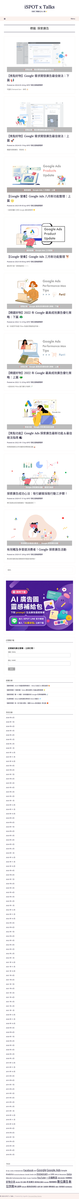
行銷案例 (46, 1187)
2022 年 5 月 (10, 940)
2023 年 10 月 (10, 866)
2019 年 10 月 (10, 1071)
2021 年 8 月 (10, 980)
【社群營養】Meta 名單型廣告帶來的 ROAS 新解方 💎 (23, 699)
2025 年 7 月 (10, 774)
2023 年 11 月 (10, 862)
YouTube (41, 1177)
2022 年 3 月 (10, 949)
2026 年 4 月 (10, 735)
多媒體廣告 (68, 1178)
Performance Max (17, 1178)
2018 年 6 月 (10, 1141)
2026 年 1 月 (10, 748)
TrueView (34, 1178)
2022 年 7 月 (10, 932)
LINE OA (57, 1174)
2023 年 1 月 (10, 905)
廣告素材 (18, 1182)
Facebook (28, 1170)
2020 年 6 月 (10, 1041)
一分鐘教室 (51, 1177)
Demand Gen (19, 1170)
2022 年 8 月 (10, 927)
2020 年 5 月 (10, 1045)
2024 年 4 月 (10, 840)
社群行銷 (39, 1187)
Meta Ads (9, 1178)
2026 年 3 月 (10, 739)
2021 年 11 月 (10, 967)
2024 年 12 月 (10, 805)
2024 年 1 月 (10, 853)
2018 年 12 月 (10, 1115)
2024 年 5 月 (10, 835)
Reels (24, 1178)
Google (41, 1170)
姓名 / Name (12, 660)
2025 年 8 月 (10, 770)
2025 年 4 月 (10, 787)
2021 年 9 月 (10, 975)
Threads (29, 1178)
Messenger (62, 1174)
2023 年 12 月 (10, 857)
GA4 (35, 1170)
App (9, 1170)
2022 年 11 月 (10, 914)
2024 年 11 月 (10, 809)
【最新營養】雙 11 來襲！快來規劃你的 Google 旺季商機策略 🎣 (27, 694)
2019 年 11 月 (10, 1067)
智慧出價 (24, 1186)
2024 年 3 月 (10, 844)
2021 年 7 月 (10, 984)
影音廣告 (30, 1182)
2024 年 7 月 (10, 827)
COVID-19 (12, 1170)
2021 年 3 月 (10, 1002)
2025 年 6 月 (10, 779)
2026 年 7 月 (10, 722)
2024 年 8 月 (10, 822)
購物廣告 (52, 1187)
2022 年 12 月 (10, 910)
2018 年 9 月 (10, 1128)
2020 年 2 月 (10, 1058)
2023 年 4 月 (10, 892)
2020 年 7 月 (10, 1036)
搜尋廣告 (53, 1182)
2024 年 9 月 (10, 818)
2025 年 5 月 (10, 783)
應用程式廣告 (39, 1182)
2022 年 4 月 (10, 945)
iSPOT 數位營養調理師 (34, 85)
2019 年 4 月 (10, 1098)
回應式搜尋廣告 (61, 1178)
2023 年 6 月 (10, 884)
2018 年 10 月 (10, 1124)
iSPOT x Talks (39, 7)
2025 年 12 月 (10, 752)
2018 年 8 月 (10, 1133)
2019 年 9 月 (10, 1076)
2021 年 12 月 (10, 962)
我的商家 (46, 1182)
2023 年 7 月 (10, 879)
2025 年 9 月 (10, 766)
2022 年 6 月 (10, 936)
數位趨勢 (17, 1186)
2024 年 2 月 (10, 849)
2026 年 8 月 (10, 717)
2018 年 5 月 (10, 1146)
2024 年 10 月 (10, 814)
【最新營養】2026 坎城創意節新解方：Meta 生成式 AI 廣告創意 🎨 (28, 686)
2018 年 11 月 (10, 1120)
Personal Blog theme (35, 1196)
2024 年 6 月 (10, 831)
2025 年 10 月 (10, 761)
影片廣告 (23, 1182)
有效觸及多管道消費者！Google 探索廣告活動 (36, 549)
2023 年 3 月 (10, 897)
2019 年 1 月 (10, 1111)
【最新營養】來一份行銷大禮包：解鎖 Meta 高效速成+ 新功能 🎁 (27, 703)
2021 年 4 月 (10, 997)
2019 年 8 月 (10, 1080)
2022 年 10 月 (10, 918)
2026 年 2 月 (10, 744)
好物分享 (10, 1181)
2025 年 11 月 (10, 757)
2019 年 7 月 (10, 1085)
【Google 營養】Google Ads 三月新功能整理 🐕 (38, 257)
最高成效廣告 (32, 1186)
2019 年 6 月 (10, 1089)
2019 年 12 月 (10, 1063)
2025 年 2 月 (10, 796)
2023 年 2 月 (10, 901)
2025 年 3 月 (10, 792)
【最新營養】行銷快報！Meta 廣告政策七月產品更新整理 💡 (25, 690)
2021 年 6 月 (10, 988)
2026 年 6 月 (10, 726)
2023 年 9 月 (10, 870)
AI (6, 1170)
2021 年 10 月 (10, 971)
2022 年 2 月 (10, 953)
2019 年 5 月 (10, 1093)
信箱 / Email (12, 652)
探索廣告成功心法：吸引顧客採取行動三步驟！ (37, 493)
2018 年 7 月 (10, 1137)
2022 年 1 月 (10, 958)
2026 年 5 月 (10, 731)
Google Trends (29, 1174)
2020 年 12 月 (10, 1015)
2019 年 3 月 (10, 1102)
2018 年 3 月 (10, 1154)
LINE (52, 1174)
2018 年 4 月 (10, 1150)
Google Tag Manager (19, 1174)
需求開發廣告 (68, 1186)
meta (69, 1174)
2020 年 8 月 (10, 1032)
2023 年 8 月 (10, 875)
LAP (49, 1174)
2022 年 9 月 (10, 923)
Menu (73, 19)
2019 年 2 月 (10, 1106)
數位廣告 (62, 1181)
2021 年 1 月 (10, 1010)
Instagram (42, 1173)
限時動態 (62, 1187)
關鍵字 (57, 1186)
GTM (35, 1174)
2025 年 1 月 (10, 801)
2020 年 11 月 (10, 1019)
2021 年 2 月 (10, 1006)
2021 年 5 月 (10, 993)
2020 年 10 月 (10, 1023)
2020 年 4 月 (10, 1050)
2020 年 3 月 (10, 1054)
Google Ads (54, 1170)
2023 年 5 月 (10, 888)
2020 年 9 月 (10, 1028)
